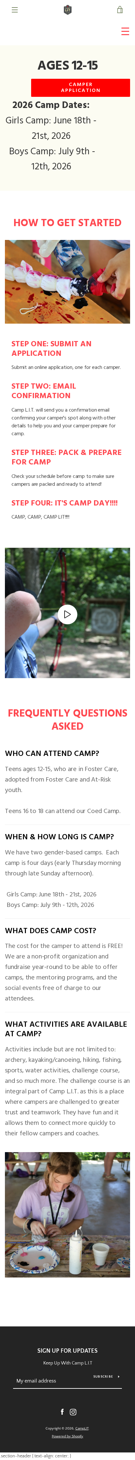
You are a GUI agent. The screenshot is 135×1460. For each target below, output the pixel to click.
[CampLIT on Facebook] (62, 1412)
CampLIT (81, 1428)
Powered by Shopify (67, 1436)
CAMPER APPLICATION (81, 87)
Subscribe (103, 1377)
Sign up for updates (67, 1351)
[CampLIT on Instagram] (73, 1412)
